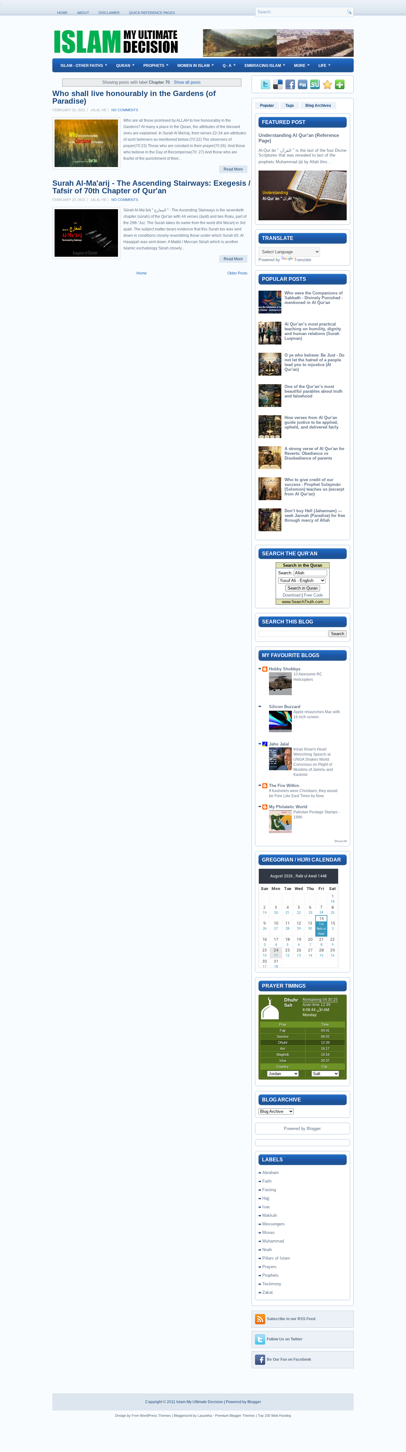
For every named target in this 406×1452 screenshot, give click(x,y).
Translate (302, 259)
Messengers (273, 1224)
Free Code (313, 595)
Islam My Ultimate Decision (199, 1402)
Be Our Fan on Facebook (289, 1359)
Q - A (229, 65)
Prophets (155, 65)
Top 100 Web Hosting (274, 1415)
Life (324, 65)
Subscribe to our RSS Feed (291, 1319)
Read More (233, 169)
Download (291, 595)
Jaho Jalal (279, 744)
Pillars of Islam (276, 1258)
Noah (267, 1249)
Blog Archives (318, 105)
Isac (266, 1206)
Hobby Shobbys (284, 669)
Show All (340, 841)
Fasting (269, 1189)
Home (62, 13)
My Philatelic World (288, 806)
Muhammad (273, 1241)
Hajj (265, 1198)
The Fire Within (284, 785)
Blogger (313, 1128)
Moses (268, 1232)
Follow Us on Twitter (285, 1339)
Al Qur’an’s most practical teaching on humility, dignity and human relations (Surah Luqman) (313, 331)
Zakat (267, 1292)
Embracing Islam (265, 65)
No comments (124, 110)
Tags (289, 105)
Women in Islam (195, 65)
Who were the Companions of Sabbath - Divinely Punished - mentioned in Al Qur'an (314, 298)
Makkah (269, 1215)
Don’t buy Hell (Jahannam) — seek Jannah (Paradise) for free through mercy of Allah (315, 515)
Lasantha (205, 1415)
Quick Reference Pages (152, 13)
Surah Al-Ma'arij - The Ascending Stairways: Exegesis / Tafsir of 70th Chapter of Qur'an (151, 187)
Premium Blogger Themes (235, 1415)
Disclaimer (109, 13)
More (302, 65)
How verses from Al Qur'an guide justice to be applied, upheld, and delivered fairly (311, 422)
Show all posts (187, 82)
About (83, 13)
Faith (267, 1181)
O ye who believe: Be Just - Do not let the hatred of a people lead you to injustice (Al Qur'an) (314, 362)
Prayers (269, 1266)
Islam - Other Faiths (84, 65)
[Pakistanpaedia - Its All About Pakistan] (278, 55)
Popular (267, 105)
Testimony (271, 1283)
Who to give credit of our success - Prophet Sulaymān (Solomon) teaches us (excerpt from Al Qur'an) (314, 486)
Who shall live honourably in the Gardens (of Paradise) (134, 97)
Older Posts (237, 273)
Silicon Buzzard (284, 706)
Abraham (270, 1172)
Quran (125, 65)
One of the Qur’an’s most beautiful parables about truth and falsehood (314, 391)
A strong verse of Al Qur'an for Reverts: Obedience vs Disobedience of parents (314, 453)
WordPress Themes (155, 1415)
